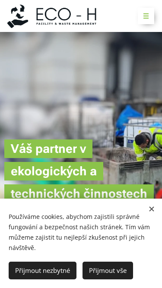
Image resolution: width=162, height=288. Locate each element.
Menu (146, 16)
